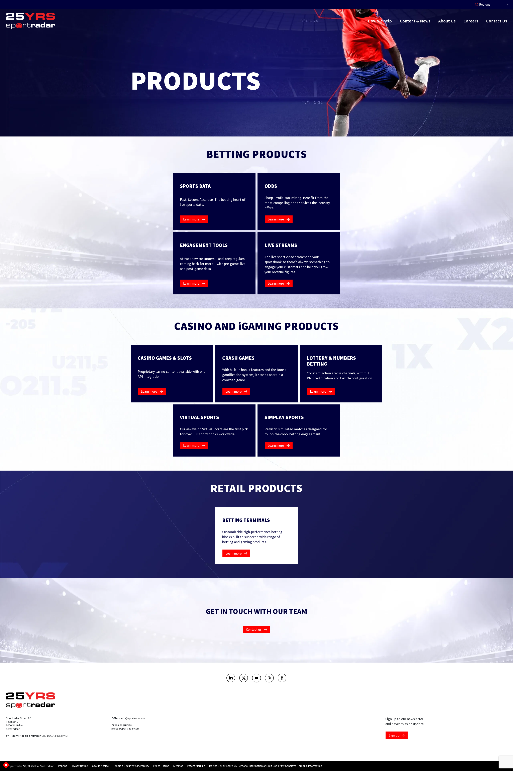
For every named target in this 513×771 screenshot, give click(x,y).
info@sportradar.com (133, 718)
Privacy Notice (79, 766)
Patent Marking (196, 766)
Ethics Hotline (161, 766)
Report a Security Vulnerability (131, 766)
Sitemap (178, 766)
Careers (471, 21)
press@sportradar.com (125, 728)
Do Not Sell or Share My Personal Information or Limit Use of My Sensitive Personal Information (265, 766)
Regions (484, 4)
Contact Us (496, 21)
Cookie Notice (100, 766)
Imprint (62, 766)
